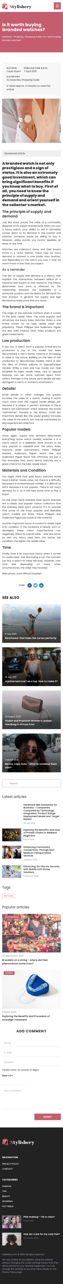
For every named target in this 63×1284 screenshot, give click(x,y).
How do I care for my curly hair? (41, 1234)
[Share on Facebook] (29, 585)
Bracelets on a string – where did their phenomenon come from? (25, 961)
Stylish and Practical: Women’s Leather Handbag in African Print (28, 722)
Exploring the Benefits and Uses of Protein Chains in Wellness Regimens (41, 832)
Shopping (7, 1201)
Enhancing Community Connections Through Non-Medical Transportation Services (39, 851)
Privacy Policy (9, 1272)
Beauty (6, 1196)
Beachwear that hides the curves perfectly (31, 638)
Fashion (6, 1186)
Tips (4, 1191)
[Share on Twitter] (35, 585)
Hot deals (7, 1206)
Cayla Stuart (14, 71)
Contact (7, 1168)
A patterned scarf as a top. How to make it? (31, 681)
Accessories (14, 80)
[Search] (5, 783)
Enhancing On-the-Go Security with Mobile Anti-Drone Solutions (41, 869)
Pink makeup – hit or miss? (39, 1216)
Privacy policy (10, 1163)
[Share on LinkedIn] (41, 585)
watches (8, 896)
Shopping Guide (31, 80)
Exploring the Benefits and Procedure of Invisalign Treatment (26, 1018)
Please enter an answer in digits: (20, 1070)
